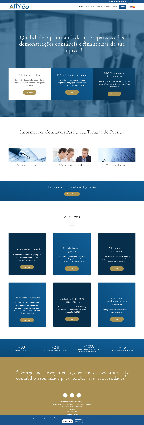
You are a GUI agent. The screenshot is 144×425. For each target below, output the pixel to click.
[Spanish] (134, 6)
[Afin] (19, 6)
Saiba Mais (78, 421)
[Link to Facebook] (128, 1)
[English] (131, 6)
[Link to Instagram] (134, 1)
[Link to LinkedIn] (131, 1)
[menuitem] (81, 6)
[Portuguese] (128, 6)
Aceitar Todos (67, 421)
